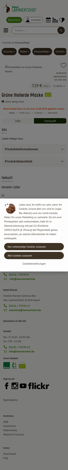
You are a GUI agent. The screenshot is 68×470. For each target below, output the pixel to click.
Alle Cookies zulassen (20, 255)
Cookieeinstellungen (34, 263)
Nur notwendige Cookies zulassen (27, 246)
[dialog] (34, 235)
